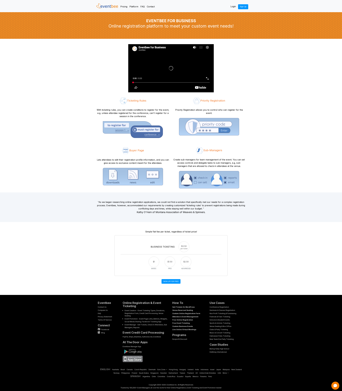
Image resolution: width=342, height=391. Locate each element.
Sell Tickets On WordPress (183, 307)
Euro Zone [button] (161, 370)
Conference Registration (219, 307)
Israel (212, 370)
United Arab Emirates (207, 373)
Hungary (182, 370)
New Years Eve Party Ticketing (222, 339)
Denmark (152, 370)
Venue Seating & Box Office (220, 326)
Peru (210, 376)
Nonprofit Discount (179, 339)
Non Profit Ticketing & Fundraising (223, 313)
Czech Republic (140, 370)
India (197, 370)
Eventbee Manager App (132, 347)
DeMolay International (218, 352)
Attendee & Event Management (185, 317)
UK (196, 373)
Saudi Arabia (144, 373)
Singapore (154, 373)
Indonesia (204, 370)
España (188, 376)
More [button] (225, 373)
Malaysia (226, 370)
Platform (133, 6)
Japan (218, 370)
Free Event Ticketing (181, 323)
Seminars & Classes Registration (222, 310)
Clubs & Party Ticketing (219, 330)
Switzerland (173, 373)
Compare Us (103, 310)
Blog (103, 333)
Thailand (190, 373)
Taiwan (182, 373)
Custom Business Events (182, 326)
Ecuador (180, 376)
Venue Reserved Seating (182, 310)
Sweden (163, 373)
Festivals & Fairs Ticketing (220, 317)
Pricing (123, 6)
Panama (203, 376)
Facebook (105, 330)
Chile (154, 376)
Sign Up (243, 6)
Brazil (123, 370)
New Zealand (236, 370)
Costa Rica (171, 376)
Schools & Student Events (220, 320)
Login (233, 6)
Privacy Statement (105, 317)
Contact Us (102, 307)
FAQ (142, 6)
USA (219, 373)
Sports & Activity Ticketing (220, 323)
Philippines (125, 373)
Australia (115, 370)
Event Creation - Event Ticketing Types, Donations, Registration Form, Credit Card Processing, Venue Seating (145, 313)
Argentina (146, 376)
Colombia (161, 376)
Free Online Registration (182, 320)
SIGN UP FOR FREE (171, 281)
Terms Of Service (105, 320)
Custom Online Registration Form (186, 313)
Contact (151, 6)
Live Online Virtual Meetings (184, 330)
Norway (117, 373)
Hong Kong (173, 370)
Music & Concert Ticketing (220, 333)
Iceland (190, 370)
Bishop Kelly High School (219, 349)
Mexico (196, 376)
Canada (130, 370)
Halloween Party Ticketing (220, 336)
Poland (134, 373)
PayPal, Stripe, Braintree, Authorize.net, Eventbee (142, 337)
